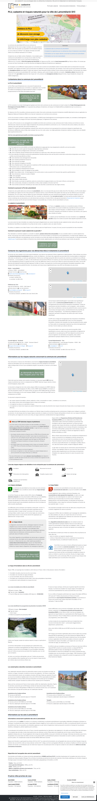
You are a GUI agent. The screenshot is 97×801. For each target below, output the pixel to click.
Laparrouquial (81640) (14, 784)
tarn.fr (61, 346)
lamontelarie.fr (31, 273)
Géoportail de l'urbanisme (73, 198)
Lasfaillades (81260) (52, 784)
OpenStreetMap (79, 280)
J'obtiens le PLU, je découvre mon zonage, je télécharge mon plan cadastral (48, 28)
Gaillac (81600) (51, 780)
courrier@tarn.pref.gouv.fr (15, 290)
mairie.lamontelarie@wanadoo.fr (17, 273)
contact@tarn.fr (54, 346)
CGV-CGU (55, 796)
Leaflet (74, 280)
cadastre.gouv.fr (12, 239)
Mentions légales (48, 796)
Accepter (65, 797)
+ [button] (50, 269)
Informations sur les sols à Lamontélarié (55, 56)
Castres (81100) (32, 780)
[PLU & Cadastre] (19, 6)
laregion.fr (30, 346)
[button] (94, 782)
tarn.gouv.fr (28, 290)
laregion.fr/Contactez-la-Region (17, 346)
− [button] (50, 271)
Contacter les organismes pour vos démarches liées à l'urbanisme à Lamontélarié (65, 51)
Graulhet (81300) (71, 780)
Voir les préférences (87, 797)
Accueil (35, 796)
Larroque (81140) (32, 784)
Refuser (75, 797)
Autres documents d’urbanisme (67, 6)
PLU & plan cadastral (52, 6)
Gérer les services (64, 793)
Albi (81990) (11, 780)
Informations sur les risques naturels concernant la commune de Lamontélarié (64, 53)
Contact (40, 796)
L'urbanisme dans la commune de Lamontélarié (57, 48)
